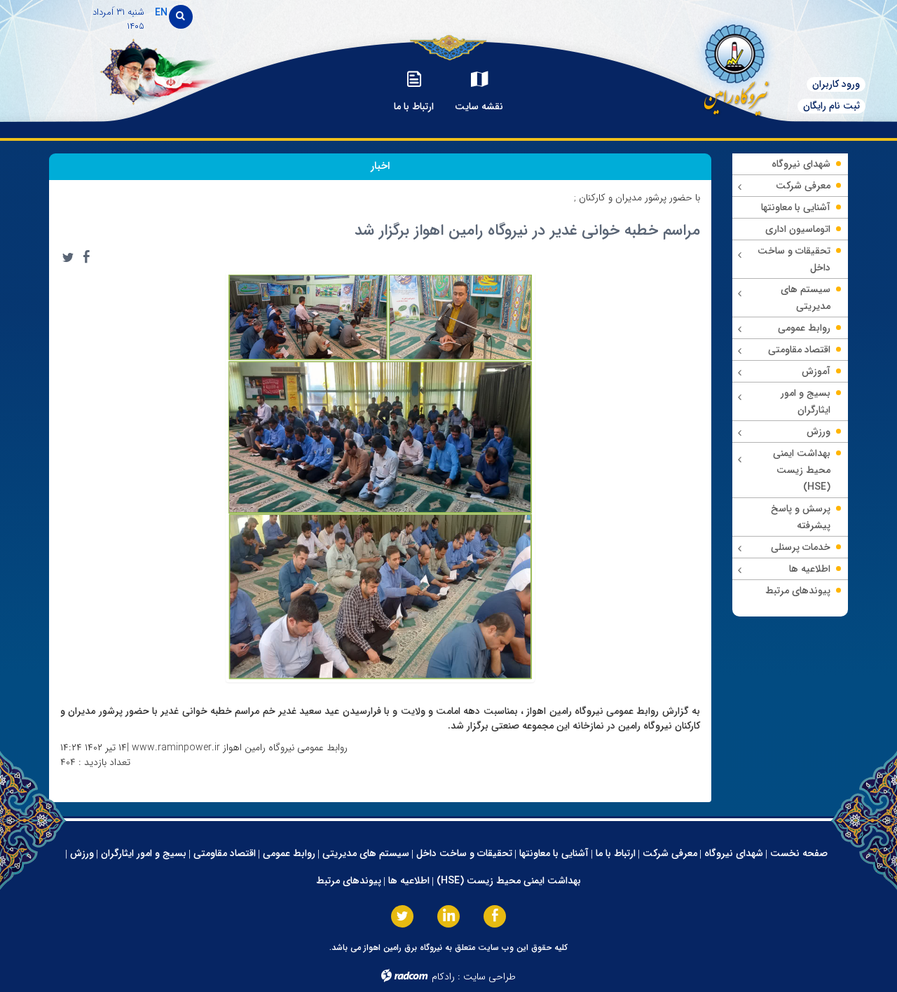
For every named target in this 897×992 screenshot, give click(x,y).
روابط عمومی (289, 853)
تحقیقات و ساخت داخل (464, 853)
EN (161, 12)
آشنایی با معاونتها (554, 853)
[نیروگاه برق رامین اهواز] (733, 66)
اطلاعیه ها (409, 880)
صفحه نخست (799, 853)
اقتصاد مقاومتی (224, 853)
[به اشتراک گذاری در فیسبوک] (86, 257)
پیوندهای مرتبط (348, 880)
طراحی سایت (489, 976)
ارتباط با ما (616, 853)
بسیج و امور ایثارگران (143, 853)
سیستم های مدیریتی (365, 853)
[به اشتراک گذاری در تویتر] (68, 257)
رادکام (443, 976)
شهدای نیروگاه (733, 853)
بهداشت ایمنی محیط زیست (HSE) (509, 880)
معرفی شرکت (670, 853)
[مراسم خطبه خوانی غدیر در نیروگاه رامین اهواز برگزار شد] (380, 476)
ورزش (82, 853)
